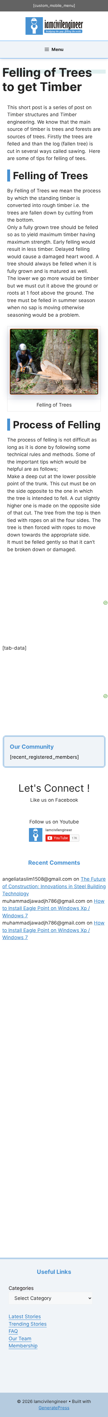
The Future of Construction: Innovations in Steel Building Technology (54, 886)
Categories (21, 1288)
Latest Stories (25, 1316)
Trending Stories (28, 1324)
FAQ (13, 1331)
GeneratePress (54, 1407)
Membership (23, 1346)
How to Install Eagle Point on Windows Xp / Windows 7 (53, 908)
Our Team (20, 1338)
